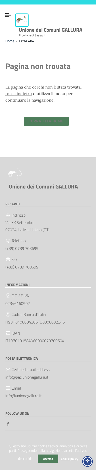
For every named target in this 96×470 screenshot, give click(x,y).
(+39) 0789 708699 (21, 248)
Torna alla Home (46, 121)
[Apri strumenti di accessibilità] (87, 461)
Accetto (48, 458)
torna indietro (18, 93)
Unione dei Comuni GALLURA (50, 31)
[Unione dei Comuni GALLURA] (22, 20)
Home (9, 41)
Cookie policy (69, 458)
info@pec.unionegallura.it (26, 377)
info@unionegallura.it (23, 396)
